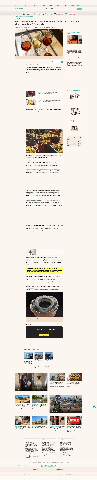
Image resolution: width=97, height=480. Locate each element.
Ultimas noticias (18, 11)
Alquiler (50, 5)
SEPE (44, 462)
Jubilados (35, 5)
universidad (51, 107)
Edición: (78, 5)
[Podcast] (52, 469)
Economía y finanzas (29, 11)
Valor (80, 137)
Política (46, 11)
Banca (70, 11)
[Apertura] (35, 469)
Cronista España (18, 16)
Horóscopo (67, 462)
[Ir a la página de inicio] (20, 8)
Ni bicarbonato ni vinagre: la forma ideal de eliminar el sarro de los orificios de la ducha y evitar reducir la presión (74, 52)
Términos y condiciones (49, 474)
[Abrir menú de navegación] (15, 8)
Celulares (34, 462)
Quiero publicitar (45, 335)
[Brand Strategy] (47, 469)
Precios (48, 462)
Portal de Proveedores (60, 472)
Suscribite (42, 472)
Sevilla (52, 67)
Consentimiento (61, 474)
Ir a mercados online (18, 14)
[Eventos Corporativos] (41, 469)
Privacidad (56, 474)
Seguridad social (26, 5)
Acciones (58, 5)
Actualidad (53, 11)
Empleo (65, 5)
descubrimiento (30, 16)
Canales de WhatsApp (33, 472)
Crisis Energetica (55, 462)
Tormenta (17, 5)
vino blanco (40, 160)
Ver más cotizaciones (78, 14)
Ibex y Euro (39, 11)
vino (34, 202)
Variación (74, 137)
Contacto (24, 472)
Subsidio (61, 462)
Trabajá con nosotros (71, 472)
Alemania (57, 172)
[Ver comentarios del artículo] (37, 64)
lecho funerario (49, 278)
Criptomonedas (62, 11)
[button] (94, 406)
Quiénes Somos (50, 472)
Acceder (79, 8)
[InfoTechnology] (60, 469)
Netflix (72, 5)
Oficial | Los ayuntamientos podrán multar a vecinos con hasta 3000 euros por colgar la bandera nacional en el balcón (74, 47)
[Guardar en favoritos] (62, 62)
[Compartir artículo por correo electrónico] (35, 64)
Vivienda (43, 5)
